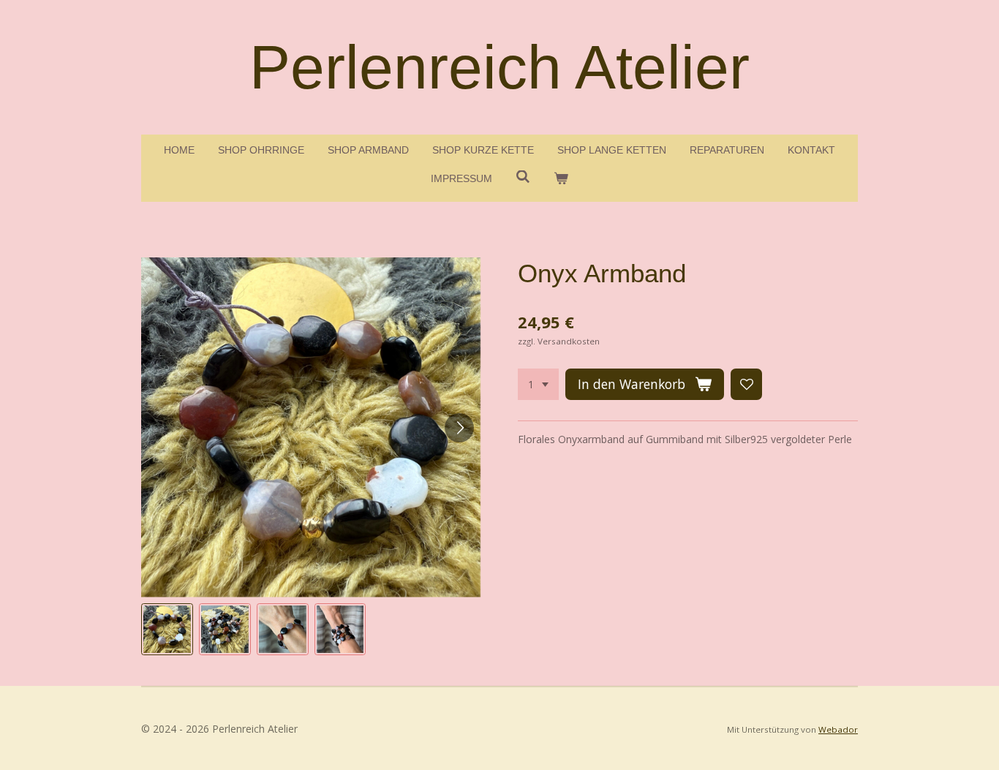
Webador (838, 729)
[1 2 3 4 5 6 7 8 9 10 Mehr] (538, 385)
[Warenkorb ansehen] (561, 178)
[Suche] (523, 177)
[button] (167, 629)
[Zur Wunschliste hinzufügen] (747, 385)
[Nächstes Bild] (459, 427)
